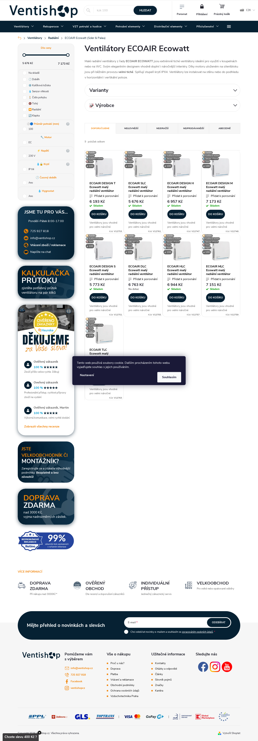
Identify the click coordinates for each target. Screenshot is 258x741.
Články (159, 674)
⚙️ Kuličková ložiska (40, 85)
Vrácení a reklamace (122, 679)
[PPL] (37, 717)
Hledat (145, 10)
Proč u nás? (117, 663)
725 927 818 (39, 231)
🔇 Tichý (33, 103)
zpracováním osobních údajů (197, 632)
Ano (31, 182)
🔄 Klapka (34, 115)
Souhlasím (169, 377)
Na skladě (34, 73)
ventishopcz (78, 688)
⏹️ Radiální (35, 109)
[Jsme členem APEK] (182, 717)
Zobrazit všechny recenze (41, 426)
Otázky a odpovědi (166, 668)
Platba (114, 674)
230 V (32, 156)
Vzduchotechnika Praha (124, 696)
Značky (159, 685)
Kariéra (159, 690)
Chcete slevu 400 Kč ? (21, 737)
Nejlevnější (131, 128)
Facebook (76, 681)
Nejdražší (162, 128)
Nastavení (87, 375)
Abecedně (225, 128)
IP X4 (31, 169)
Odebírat (219, 622)
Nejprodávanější (193, 128)
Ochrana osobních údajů (124, 690)
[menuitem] (24, 27)
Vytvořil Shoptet (231, 733)
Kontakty (160, 663)
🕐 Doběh (34, 79)
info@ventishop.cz (42, 238)
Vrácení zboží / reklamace (48, 245)
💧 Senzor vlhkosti (39, 91)
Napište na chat (40, 252)
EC (30, 142)
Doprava (115, 668)
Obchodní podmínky (122, 685)
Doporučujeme (100, 128)
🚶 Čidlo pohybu (38, 97)
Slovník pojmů (163, 679)
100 (31, 129)
